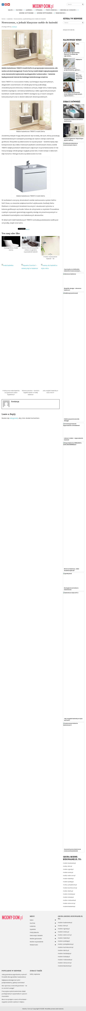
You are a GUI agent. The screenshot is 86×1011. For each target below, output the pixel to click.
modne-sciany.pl (68, 872)
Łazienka (29, 10)
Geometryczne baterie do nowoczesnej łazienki (72, 850)
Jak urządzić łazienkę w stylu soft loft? (73, 719)
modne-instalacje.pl (69, 894)
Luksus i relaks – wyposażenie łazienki (73, 439)
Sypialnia (39, 10)
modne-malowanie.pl (69, 900)
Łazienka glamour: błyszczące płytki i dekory (73, 139)
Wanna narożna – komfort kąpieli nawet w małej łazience (30, 393)
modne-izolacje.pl (68, 897)
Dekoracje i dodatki (68, 10)
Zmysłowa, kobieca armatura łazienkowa (73, 120)
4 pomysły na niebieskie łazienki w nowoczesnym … (72, 270)
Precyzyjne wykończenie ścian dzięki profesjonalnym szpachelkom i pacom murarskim (14, 993)
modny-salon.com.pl (69, 875)
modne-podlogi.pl (68, 882)
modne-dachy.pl (68, 891)
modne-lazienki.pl (68, 878)
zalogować (14, 418)
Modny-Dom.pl (27, 1009)
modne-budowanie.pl (69, 863)
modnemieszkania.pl (69, 906)
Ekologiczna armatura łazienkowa (71, 588)
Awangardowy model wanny (11, 249)
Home (3, 19)
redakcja (14, 27)
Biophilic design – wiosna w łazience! (72, 289)
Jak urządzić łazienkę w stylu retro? (50, 392)
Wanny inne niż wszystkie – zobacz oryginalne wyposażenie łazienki (30, 250)
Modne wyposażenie (44, 13)
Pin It (27, 229)
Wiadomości (60, 13)
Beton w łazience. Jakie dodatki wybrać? (71, 569)
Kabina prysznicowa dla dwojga (71, 420)
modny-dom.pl (67, 866)
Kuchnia (19, 10)
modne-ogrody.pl (68, 869)
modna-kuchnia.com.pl (70, 888)
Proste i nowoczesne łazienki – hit (50, 258)
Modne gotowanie (26, 13)
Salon (10, 10)
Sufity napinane (35, 974)
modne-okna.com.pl (69, 903)
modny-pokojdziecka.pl (70, 885)
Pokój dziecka (51, 10)
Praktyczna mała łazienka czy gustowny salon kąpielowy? (11, 393)
